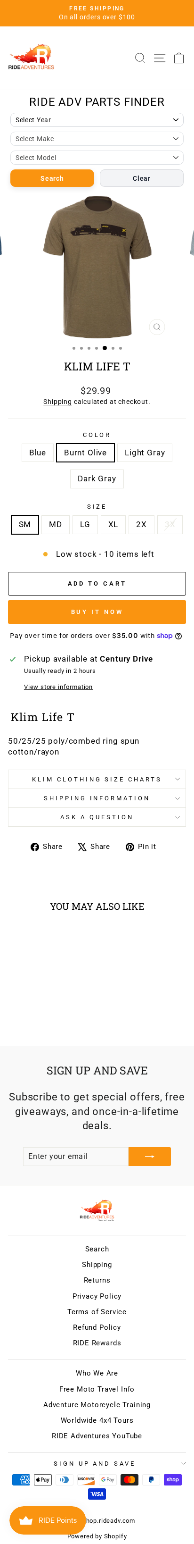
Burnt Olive (85, 452)
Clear (142, 178)
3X (170, 524)
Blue (37, 452)
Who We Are (97, 1373)
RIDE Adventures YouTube (97, 1436)
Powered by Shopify (97, 1536)
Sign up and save (95, 1463)
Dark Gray (97, 478)
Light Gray (145, 452)
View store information (58, 686)
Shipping (57, 401)
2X (141, 524)
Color (97, 434)
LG (85, 524)
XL (113, 524)
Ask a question (97, 817)
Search (52, 178)
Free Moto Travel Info (97, 1389)
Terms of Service (97, 1312)
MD (55, 524)
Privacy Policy (97, 1296)
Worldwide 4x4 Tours (97, 1420)
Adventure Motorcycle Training (97, 1405)
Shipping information (97, 798)
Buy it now (97, 611)
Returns (97, 1280)
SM (25, 524)
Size (97, 506)
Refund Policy (97, 1327)
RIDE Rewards (97, 1343)
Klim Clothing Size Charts (97, 779)
